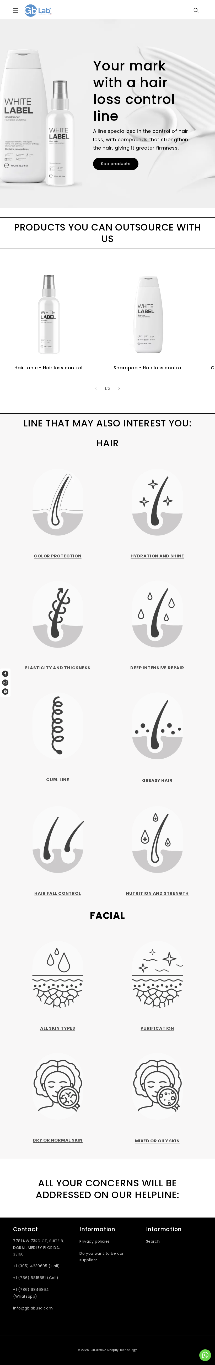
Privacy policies (94, 1241)
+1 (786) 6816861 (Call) (35, 1277)
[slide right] (119, 388)
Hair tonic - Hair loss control (48, 368)
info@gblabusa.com (33, 1308)
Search (153, 1241)
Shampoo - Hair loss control (148, 368)
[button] (16, 10)
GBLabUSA (98, 1350)
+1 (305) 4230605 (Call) (36, 1266)
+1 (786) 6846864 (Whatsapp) (31, 1293)
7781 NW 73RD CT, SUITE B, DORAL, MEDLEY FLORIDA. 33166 (38, 1247)
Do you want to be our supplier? (101, 1257)
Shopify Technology (122, 1350)
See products (116, 163)
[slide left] (96, 388)
